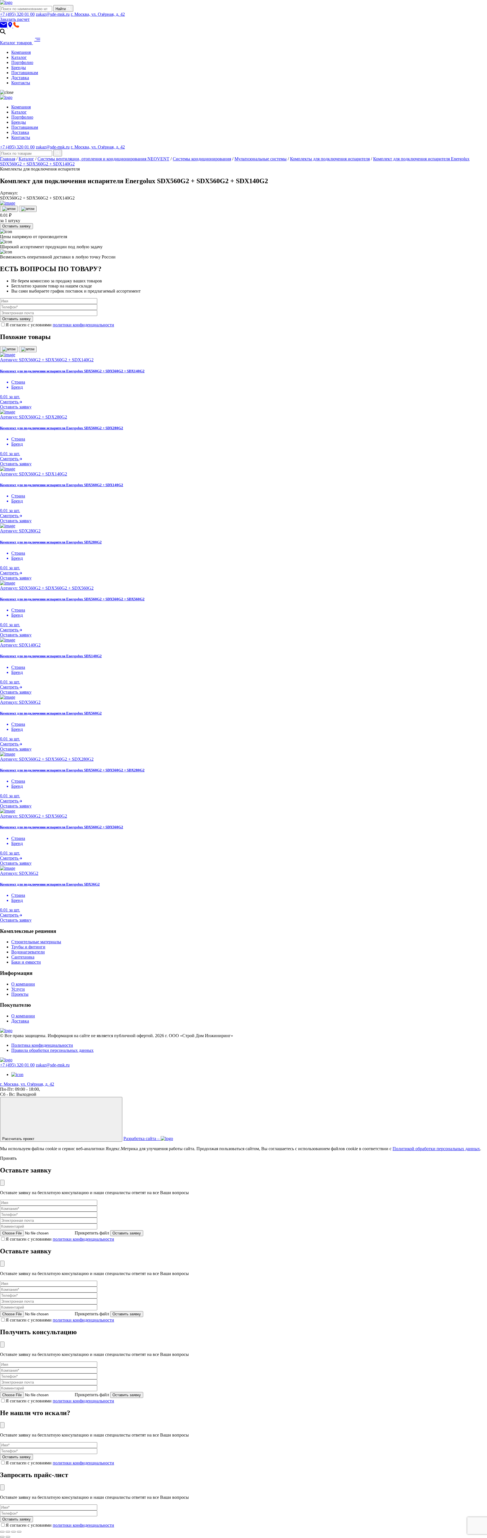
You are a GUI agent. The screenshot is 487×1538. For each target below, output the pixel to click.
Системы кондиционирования (202, 158)
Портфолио (22, 62)
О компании (23, 984)
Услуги (18, 989)
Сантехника (22, 957)
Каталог (19, 57)
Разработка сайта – (142, 1138)
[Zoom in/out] (19, 1532)
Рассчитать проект (19, 1139)
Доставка (20, 77)
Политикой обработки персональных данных (436, 1148)
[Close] (2, 1183)
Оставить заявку (16, 226)
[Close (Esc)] (2, 1532)
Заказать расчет (15, 19)
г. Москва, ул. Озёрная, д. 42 (98, 14)
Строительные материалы (36, 941)
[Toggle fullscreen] (13, 1532)
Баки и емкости (26, 962)
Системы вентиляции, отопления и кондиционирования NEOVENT (103, 158)
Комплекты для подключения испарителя (330, 158)
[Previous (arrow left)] (2, 1537)
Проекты (19, 994)
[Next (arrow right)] (8, 1537)
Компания (21, 52)
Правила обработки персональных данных (52, 1050)
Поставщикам (24, 72)
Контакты (20, 82)
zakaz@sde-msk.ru (53, 14)
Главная (7, 158)
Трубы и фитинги (28, 946)
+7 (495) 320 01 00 (17, 14)
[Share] (8, 1532)
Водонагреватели (28, 952)
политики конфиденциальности (83, 324)
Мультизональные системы (260, 158)
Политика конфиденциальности (42, 1045)
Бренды (18, 67)
